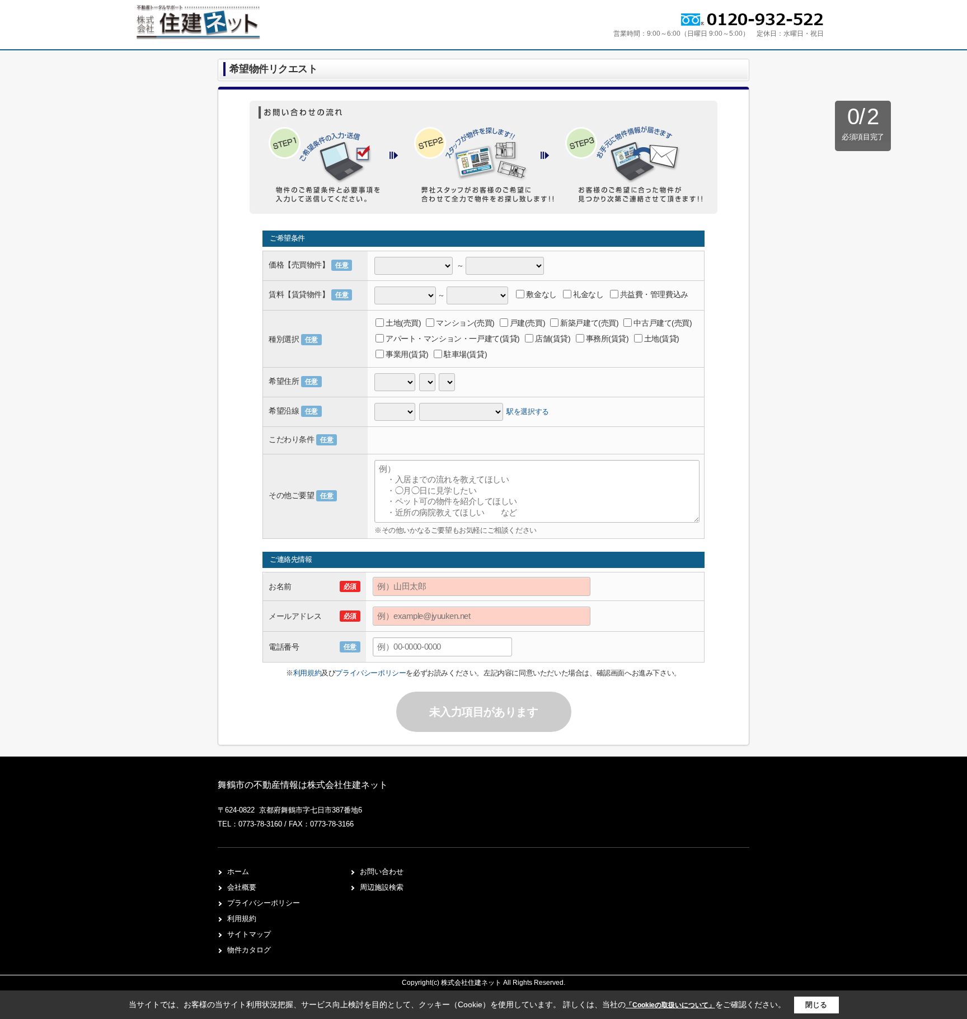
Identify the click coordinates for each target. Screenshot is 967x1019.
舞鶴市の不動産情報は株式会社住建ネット (303, 785)
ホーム (238, 871)
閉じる (816, 1005)
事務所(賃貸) (607, 338)
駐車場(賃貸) (465, 354)
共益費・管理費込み (654, 294)
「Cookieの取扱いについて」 (670, 1005)
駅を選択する (527, 411)
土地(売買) (403, 322)
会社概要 (241, 887)
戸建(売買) (527, 322)
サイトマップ (249, 934)
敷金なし (541, 294)
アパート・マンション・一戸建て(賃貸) (453, 338)
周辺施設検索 (381, 887)
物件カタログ (249, 950)
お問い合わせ (381, 871)
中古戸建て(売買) (662, 322)
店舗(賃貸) (552, 338)
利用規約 (307, 673)
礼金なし (588, 294)
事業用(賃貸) (407, 354)
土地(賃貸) (661, 338)
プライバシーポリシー (370, 673)
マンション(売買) (465, 322)
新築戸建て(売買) (589, 322)
